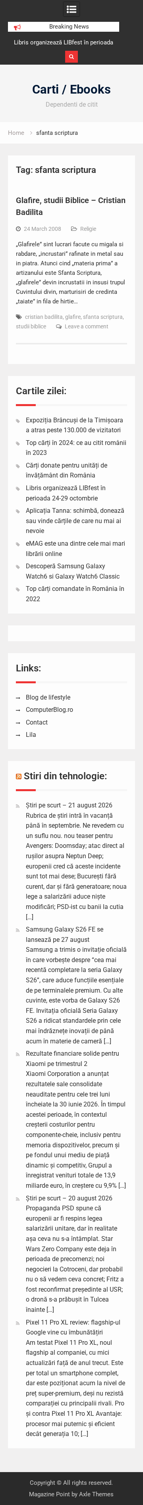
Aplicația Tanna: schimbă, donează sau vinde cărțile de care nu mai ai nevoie (75, 521)
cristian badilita (44, 317)
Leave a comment (86, 326)
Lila (31, 734)
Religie (88, 229)
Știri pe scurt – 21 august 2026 (69, 805)
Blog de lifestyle (48, 697)
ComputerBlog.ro (49, 709)
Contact (37, 722)
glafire (73, 317)
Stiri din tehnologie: (65, 776)
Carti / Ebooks (71, 89)
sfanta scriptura (103, 317)
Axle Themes (96, 1494)
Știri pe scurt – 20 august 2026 (69, 1198)
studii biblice (31, 326)
